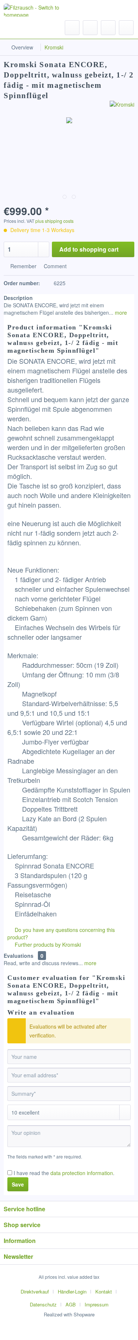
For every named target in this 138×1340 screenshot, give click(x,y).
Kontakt (103, 1291)
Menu (25, 27)
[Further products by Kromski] (122, 107)
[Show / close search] (72, 27)
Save (18, 1184)
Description (18, 297)
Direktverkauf (35, 1291)
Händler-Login (72, 1291)
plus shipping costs (54, 221)
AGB (71, 1304)
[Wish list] (90, 27)
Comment (54, 266)
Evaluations (18, 955)
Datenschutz (43, 1304)
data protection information (81, 1173)
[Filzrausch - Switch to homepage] (33, 10)
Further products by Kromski (47, 944)
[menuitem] (18, 27)
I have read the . (64, 1173)
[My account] (108, 27)
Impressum (97, 1304)
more (120, 312)
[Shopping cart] (126, 27)
